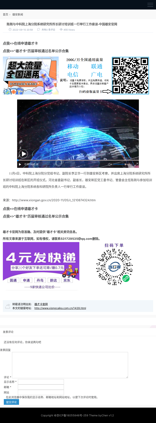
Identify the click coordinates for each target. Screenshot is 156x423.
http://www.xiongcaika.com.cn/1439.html (60, 308)
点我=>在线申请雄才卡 (20, 43)
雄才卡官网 (10, 232)
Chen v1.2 (108, 415)
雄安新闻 (17, 14)
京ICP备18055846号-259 (72, 415)
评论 (7, 377)
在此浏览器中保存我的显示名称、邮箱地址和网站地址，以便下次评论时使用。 (52, 397)
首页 (5, 14)
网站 (6, 392)
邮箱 (7, 387)
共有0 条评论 (48, 29)
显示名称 (10, 381)
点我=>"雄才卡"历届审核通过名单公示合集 (36, 51)
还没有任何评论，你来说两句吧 (22, 342)
